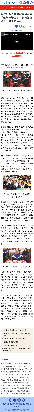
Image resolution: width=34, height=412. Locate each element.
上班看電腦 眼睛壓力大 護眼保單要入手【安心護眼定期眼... (17, 349)
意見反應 (16, 406)
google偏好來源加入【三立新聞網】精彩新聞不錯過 (17, 334)
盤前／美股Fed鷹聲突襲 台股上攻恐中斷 (15, 393)
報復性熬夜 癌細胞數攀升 (12, 342)
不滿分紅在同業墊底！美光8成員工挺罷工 (15, 391)
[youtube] (24, 2)
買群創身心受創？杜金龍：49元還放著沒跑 (16, 385)
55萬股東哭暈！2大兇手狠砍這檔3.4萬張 (15, 383)
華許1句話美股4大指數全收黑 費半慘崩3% (16, 380)
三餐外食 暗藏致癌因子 (11, 345)
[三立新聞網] (20, 2)
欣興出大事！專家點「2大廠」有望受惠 (14, 366)
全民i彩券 (29, 7)
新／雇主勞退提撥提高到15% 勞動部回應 (16, 372)
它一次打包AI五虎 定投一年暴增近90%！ (16, 377)
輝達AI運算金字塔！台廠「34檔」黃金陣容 (16, 374)
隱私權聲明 (19, 404)
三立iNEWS (6, 7)
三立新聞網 (6, 404)
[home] (8, 2)
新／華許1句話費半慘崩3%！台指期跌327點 (16, 369)
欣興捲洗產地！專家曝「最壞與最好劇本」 (16, 388)
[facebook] (27, 2)
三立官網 (12, 404)
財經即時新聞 (17, 7)
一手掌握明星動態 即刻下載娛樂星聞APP (16, 338)
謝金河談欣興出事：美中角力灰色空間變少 (16, 330)
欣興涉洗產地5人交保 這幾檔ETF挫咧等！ (16, 364)
